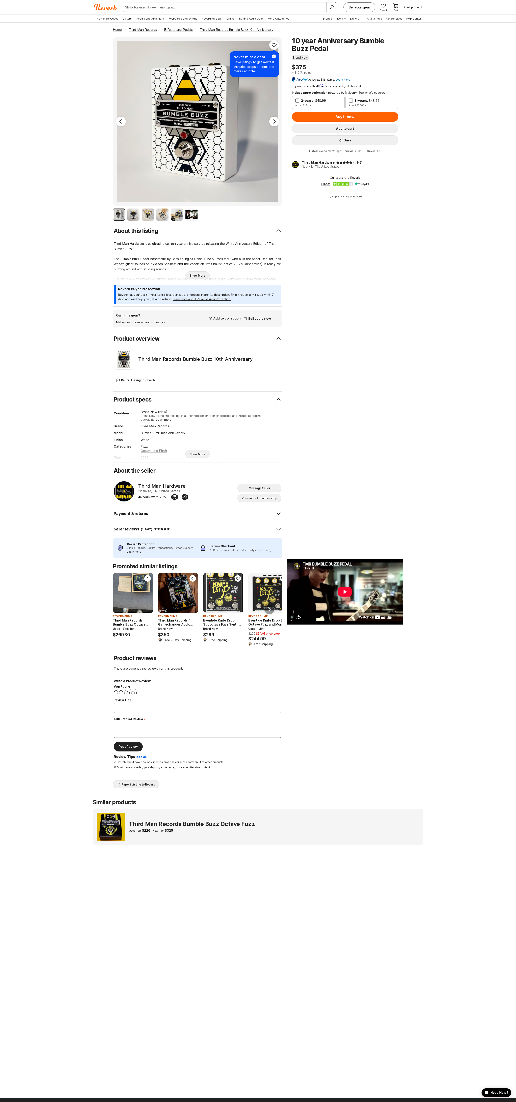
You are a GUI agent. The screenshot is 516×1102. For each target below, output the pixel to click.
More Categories (278, 18)
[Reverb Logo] (105, 7)
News (339, 18)
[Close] (274, 56)
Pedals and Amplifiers (150, 18)
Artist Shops (374, 18)
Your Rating (122, 686)
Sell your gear (359, 7)
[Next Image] (274, 121)
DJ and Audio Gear (251, 18)
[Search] (331, 7)
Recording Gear (212, 18)
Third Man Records (155, 426)
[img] (344, 162)
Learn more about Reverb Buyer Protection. (202, 299)
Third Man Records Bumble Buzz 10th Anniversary (195, 359)
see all (142, 757)
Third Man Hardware (318, 162)
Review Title (122, 700)
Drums (230, 18)
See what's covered (372, 92)
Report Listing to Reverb (347, 196)
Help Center (413, 18)
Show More (197, 275)
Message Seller (259, 488)
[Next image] (147, 593)
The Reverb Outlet (106, 18)
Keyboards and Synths (183, 18)
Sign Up (408, 7)
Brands (327, 18)
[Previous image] (118, 593)
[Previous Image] (121, 121)
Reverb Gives (394, 18)
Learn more (163, 419)
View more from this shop (259, 498)
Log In (419, 7)
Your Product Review (128, 719)
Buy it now (345, 116)
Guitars (127, 18)
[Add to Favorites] (274, 45)
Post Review (128, 747)
